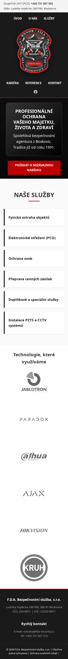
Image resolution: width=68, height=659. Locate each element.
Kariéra (12, 83)
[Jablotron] (34, 383)
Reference (33, 83)
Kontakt (55, 83)
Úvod (18, 18)
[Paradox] (34, 420)
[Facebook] (35, 92)
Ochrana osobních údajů (43, 653)
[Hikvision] (34, 531)
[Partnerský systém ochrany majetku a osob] (34, 568)
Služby (49, 18)
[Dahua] (34, 457)
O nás (33, 18)
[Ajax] (34, 494)
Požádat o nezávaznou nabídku (34, 167)
